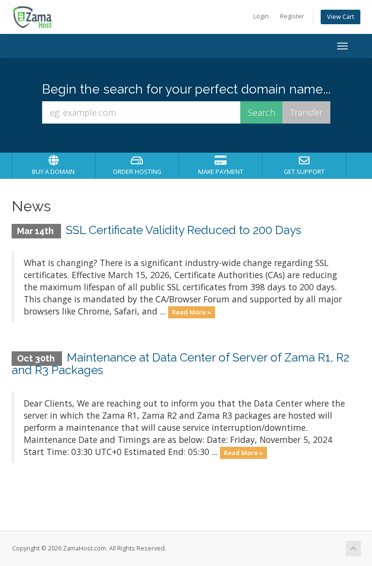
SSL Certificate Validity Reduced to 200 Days (183, 230)
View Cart (340, 17)
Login (261, 16)
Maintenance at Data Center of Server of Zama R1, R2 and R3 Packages (180, 363)
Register (292, 16)
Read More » (191, 312)
